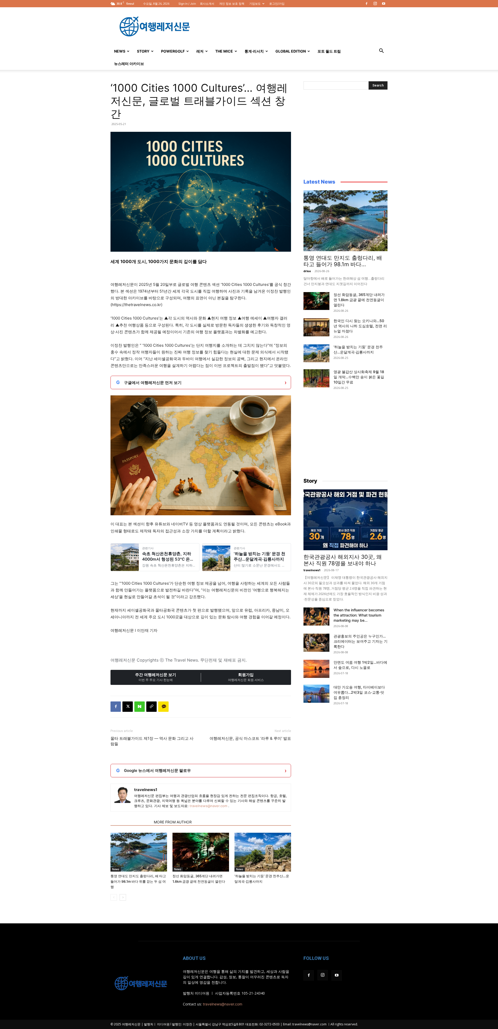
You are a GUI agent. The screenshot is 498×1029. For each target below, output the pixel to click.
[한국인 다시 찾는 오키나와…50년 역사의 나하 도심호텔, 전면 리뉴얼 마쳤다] (316, 327)
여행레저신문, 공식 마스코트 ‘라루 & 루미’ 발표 (250, 738)
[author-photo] (122, 795)
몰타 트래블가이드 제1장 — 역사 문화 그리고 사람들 (151, 741)
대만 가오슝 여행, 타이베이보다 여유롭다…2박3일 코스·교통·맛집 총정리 (359, 692)
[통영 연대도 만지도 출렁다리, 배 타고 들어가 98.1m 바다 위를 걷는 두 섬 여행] (138, 852)
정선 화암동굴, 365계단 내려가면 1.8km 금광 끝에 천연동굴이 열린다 (359, 299)
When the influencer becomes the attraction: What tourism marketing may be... (359, 615)
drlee (307, 271)
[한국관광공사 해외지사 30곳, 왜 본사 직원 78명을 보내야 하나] (345, 519)
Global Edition (290, 51)
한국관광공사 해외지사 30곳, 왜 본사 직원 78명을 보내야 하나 (342, 560)
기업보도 (255, 3)
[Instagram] (375, 3)
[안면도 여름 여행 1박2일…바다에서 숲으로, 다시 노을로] (316, 669)
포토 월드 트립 (329, 51)
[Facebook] (366, 3)
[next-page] (123, 897)
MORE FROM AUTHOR (173, 822)
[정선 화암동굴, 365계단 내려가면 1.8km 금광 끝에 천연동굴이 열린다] (200, 852)
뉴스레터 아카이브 (129, 63)
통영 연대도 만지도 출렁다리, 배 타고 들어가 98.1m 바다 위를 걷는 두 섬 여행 (138, 881)
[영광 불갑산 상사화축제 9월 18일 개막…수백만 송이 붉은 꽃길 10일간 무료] (316, 378)
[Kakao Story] (163, 706)
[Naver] (139, 706)
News (119, 51)
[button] (381, 51)
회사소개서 (207, 3)
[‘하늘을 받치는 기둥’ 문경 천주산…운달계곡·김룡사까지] (262, 852)
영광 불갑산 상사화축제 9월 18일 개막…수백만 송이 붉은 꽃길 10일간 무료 (359, 376)
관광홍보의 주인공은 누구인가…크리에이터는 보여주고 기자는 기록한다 (361, 641)
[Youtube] (384, 3)
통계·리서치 (254, 51)
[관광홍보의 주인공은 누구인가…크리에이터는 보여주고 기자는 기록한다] (316, 643)
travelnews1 (145, 789)
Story (143, 51)
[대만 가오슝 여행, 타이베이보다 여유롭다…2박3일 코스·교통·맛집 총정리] (316, 694)
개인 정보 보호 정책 (231, 3)
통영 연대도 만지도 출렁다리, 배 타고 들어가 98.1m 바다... (342, 261)
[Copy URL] (151, 706)
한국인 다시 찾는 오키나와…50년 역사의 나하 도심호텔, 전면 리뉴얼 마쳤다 (360, 325)
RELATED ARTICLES (131, 822)
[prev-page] (113, 897)
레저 (200, 51)
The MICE (224, 51)
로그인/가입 (277, 3)
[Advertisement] (293, 26)
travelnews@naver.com (208, 806)
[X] (127, 706)
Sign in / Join (187, 3)
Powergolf (173, 51)
